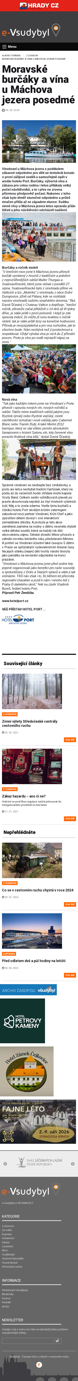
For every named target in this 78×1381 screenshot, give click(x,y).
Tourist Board (9, 1262)
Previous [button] (5, 1164)
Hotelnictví (8, 1238)
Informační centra (12, 1266)
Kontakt (6, 1302)
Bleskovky (7, 1294)
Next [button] (73, 1164)
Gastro (6, 1242)
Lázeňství (7, 1246)
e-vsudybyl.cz (10, 1202)
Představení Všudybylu (15, 1290)
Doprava (7, 1234)
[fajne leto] (38, 1121)
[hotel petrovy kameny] (22, 1020)
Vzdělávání (8, 1254)
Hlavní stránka (11, 55)
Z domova (32, 55)
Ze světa (7, 1230)
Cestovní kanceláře (13, 1258)
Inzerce (6, 1298)
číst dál (70, 739)
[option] (26, 1164)
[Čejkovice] (27, 1071)
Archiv (5, 1306)
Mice (5, 1250)
